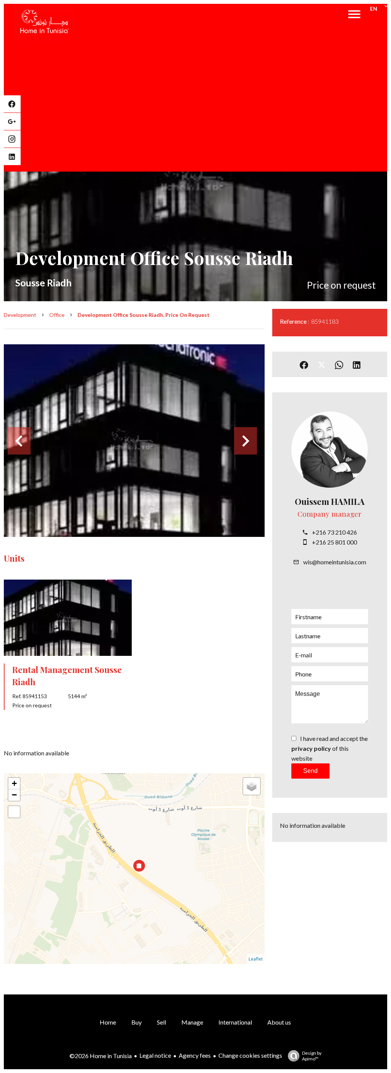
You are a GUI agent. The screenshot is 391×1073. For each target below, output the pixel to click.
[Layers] (251, 786)
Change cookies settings (250, 1055)
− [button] (14, 795)
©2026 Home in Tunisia (100, 1055)
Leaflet (256, 958)
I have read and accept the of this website (329, 748)
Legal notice (155, 1055)
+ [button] (14, 783)
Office (57, 315)
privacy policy (311, 748)
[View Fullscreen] (14, 812)
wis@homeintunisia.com (334, 561)
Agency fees (195, 1055)
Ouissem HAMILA (330, 501)
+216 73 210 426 (334, 532)
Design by (312, 1056)
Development (20, 315)
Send (310, 771)
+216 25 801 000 (334, 542)
